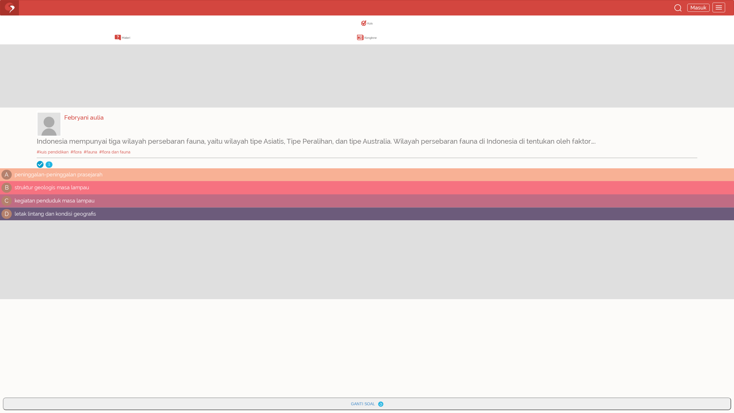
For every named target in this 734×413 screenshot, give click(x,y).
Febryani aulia (84, 117)
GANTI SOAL (364, 404)
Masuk (698, 8)
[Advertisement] (46, 67)
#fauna (90, 152)
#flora (76, 152)
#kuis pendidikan (53, 152)
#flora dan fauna (114, 152)
